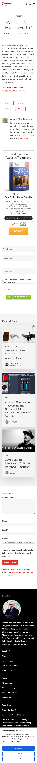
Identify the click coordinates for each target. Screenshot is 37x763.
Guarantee (6, 697)
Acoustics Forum (9, 692)
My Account (7, 683)
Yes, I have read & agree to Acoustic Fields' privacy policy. (17, 281)
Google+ (24, 138)
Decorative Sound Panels (13, 715)
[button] (34, 4)
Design (13, 347)
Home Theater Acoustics (13, 350)
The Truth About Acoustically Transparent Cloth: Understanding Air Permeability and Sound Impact (18, 722)
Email (5, 530)
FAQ (4, 656)
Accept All (18, 748)
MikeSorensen (10, 34)
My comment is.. (9, 497)
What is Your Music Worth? (13, 91)
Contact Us (7, 670)
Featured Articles (22, 347)
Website (5, 539)
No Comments (29, 34)
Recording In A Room (11, 710)
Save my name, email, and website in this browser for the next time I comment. (17, 553)
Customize (18, 754)
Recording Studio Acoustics (14, 354)
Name (5, 521)
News (19, 17)
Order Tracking (8, 688)
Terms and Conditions (11, 665)
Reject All (18, 759)
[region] (18, 745)
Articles (7, 347)
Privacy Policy (8, 661)
